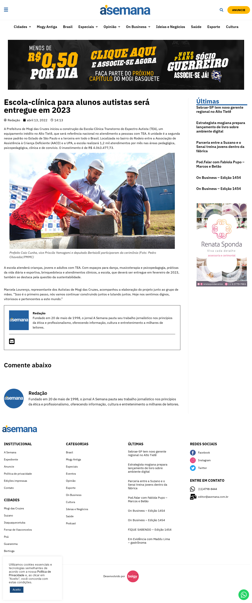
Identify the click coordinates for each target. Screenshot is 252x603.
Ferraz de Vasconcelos (18, 529)
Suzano (8, 515)
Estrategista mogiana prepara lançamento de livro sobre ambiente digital (220, 126)
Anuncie (9, 466)
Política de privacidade (18, 473)
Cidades (20, 26)
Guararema (11, 544)
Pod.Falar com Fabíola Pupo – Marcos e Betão (220, 164)
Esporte (213, 26)
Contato (9, 488)
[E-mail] (12, 342)
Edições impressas (15, 481)
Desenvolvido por (114, 576)
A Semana (10, 452)
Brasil (67, 26)
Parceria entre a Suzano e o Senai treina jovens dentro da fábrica (220, 146)
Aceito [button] (17, 589)
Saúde (196, 26)
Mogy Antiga (47, 26)
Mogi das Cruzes (14, 508)
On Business (136, 26)
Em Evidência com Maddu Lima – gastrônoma (149, 540)
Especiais (86, 26)
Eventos (71, 473)
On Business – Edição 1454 (218, 177)
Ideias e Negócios (170, 26)
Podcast (71, 523)
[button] (18, 10)
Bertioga (9, 551)
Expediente (11, 459)
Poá (6, 537)
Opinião (110, 26)
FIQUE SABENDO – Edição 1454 (149, 529)
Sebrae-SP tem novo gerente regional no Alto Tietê (219, 109)
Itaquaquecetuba (14, 522)
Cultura (232, 26)
